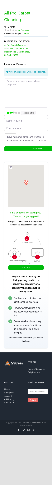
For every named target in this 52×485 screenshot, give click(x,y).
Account (8, 396)
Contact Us (9, 402)
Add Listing (9, 399)
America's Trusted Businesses (32, 423)
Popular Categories (36, 369)
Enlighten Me (34, 372)
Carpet (26, 33)
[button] (26, 182)
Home (7, 389)
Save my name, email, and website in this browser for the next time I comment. (26, 139)
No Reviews (23, 30)
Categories (9, 392)
